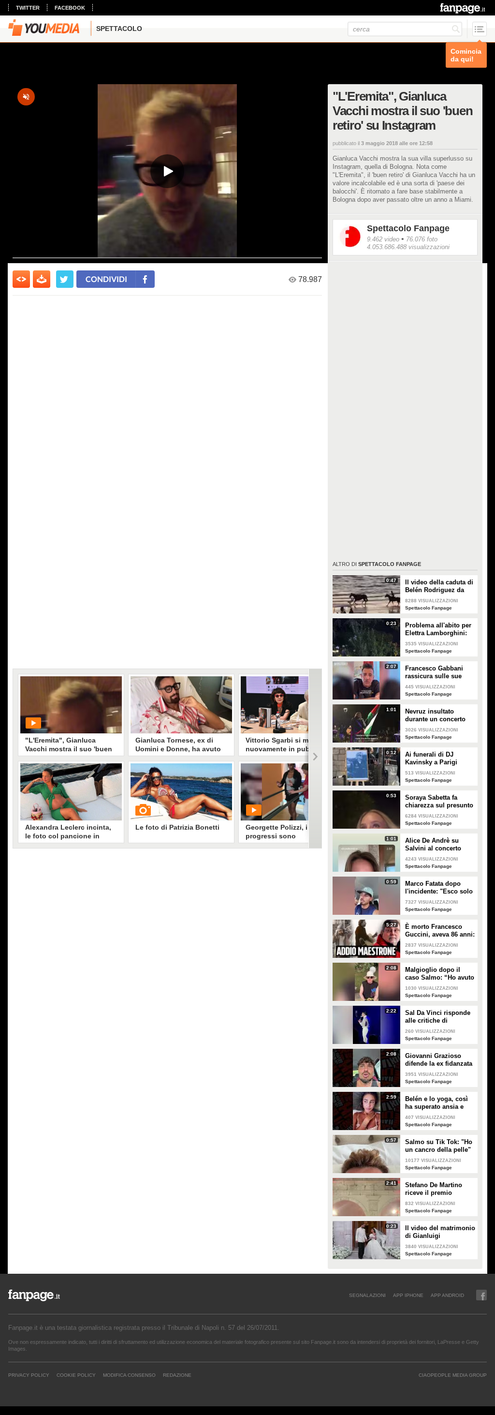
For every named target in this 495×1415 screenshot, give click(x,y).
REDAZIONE (177, 1374)
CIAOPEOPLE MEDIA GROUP (453, 1374)
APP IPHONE (408, 1295)
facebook (70, 8)
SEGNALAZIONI (367, 1295)
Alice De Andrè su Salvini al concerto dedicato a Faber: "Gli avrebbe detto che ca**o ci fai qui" (437, 844)
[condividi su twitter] (64, 279)
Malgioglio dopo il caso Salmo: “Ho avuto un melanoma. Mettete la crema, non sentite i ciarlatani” (439, 974)
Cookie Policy (76, 1374)
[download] (41, 279)
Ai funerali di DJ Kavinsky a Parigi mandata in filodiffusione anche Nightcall (435, 758)
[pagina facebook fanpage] (481, 1295)
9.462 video (383, 239)
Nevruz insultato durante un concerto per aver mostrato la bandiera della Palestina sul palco (435, 715)
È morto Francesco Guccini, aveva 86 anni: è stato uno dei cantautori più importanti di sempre (440, 930)
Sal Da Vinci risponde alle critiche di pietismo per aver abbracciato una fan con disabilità (437, 1017)
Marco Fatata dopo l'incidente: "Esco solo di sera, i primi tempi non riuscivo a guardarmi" (439, 887)
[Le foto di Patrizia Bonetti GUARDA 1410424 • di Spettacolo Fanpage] (181, 791)
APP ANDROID (447, 1295)
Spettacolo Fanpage (408, 228)
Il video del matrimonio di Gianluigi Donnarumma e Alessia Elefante (440, 1232)
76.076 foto (421, 239)
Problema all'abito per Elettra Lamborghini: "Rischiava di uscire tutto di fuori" (438, 629)
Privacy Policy (28, 1374)
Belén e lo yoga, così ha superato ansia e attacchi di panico (436, 1103)
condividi (106, 278)
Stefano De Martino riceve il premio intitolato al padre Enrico (433, 1189)
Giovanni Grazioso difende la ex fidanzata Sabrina (438, 1060)
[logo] (463, 8)
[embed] (21, 279)
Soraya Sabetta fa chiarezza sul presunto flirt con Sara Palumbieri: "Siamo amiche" (439, 801)
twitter (28, 8)
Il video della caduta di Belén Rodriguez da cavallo (439, 586)
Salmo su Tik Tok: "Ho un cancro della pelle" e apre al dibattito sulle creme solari (439, 1146)
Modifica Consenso (129, 1374)
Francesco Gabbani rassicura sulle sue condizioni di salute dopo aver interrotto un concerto (439, 672)
